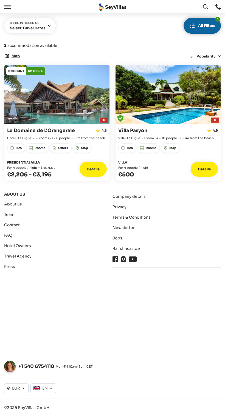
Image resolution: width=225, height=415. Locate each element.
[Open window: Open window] (218, 7)
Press (9, 266)
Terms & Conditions (132, 217)
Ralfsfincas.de (126, 248)
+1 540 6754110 (36, 366)
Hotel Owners (17, 245)
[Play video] (103, 119)
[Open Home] (112, 7)
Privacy (119, 206)
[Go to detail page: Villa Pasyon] (168, 123)
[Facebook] (115, 259)
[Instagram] (123, 259)
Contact (12, 224)
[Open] (7, 7)
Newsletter (124, 227)
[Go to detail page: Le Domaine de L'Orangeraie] (56, 123)
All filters (208, 23)
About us (13, 204)
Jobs (117, 238)
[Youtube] (133, 259)
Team (9, 214)
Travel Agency (18, 256)
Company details (129, 196)
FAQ (8, 235)
